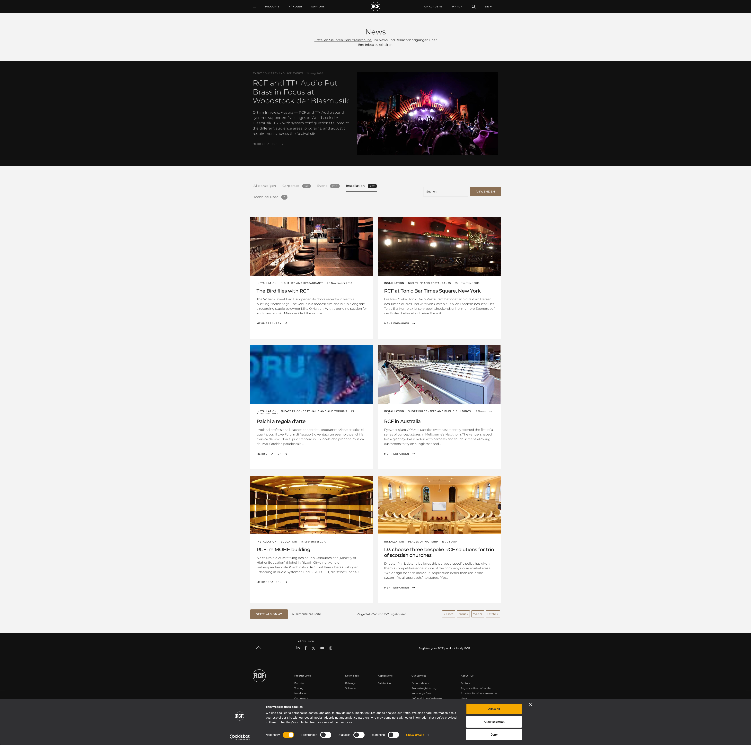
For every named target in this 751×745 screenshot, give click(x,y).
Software (350, 688)
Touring (298, 688)
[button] (269, 614)
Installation (300, 693)
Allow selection (494, 721)
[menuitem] (295, 6)
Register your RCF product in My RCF (444, 648)
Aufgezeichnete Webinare (426, 698)
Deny (494, 734)
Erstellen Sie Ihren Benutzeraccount (342, 40)
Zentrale (466, 683)
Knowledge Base (421, 693)
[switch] (325, 735)
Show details (415, 735)
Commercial (301, 698)
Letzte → (492, 614)
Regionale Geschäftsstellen (476, 688)
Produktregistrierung (424, 688)
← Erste (448, 614)
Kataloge (350, 683)
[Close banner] (530, 704)
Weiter (477, 614)
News (464, 698)
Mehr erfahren (265, 144)
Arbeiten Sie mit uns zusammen (479, 693)
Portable (299, 683)
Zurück (463, 614)
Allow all (494, 709)
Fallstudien (384, 683)
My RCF (457, 6)
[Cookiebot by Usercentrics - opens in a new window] (240, 737)
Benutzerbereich (421, 683)
